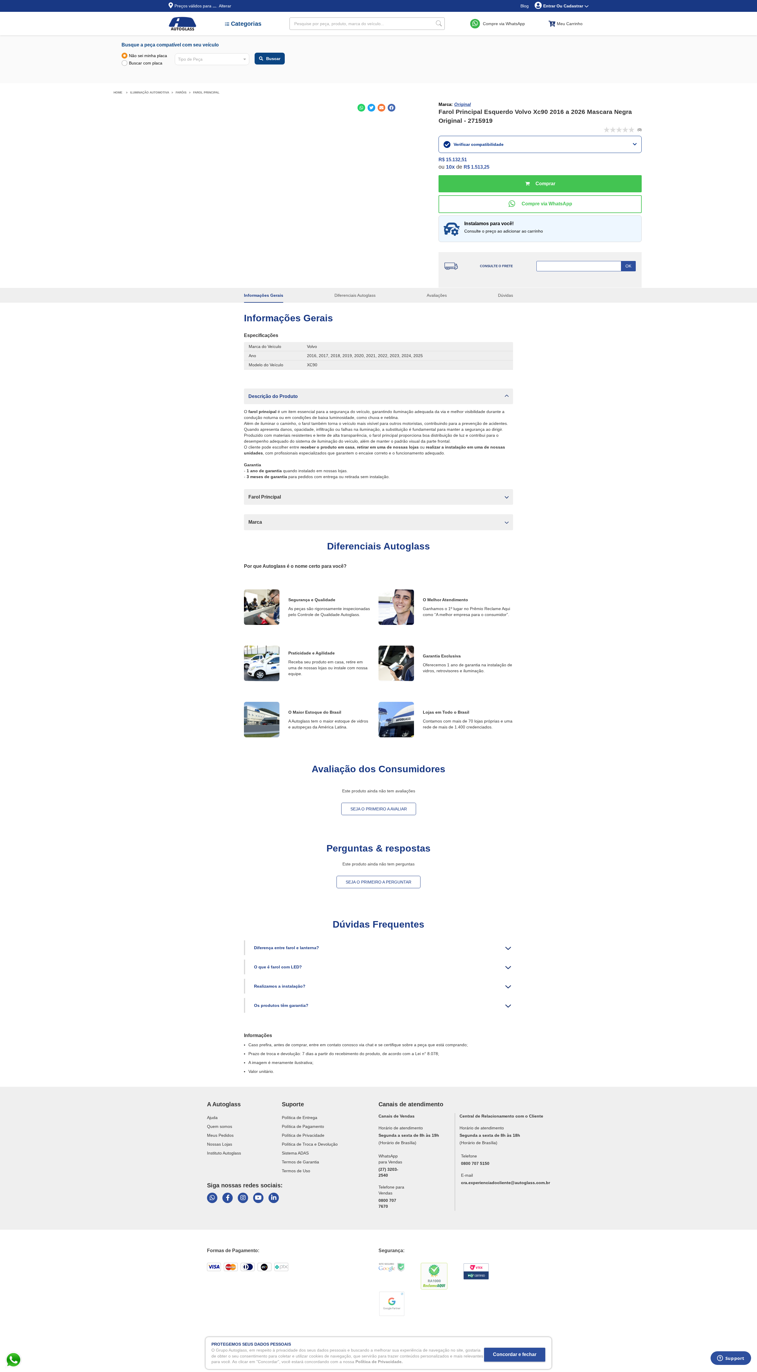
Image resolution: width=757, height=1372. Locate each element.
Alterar (225, 6)
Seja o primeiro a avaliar (378, 809)
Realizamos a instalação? (279, 986)
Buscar (273, 58)
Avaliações (437, 295)
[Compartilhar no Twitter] (371, 108)
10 (450, 167)
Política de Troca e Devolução (310, 1144)
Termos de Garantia (300, 1162)
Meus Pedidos (220, 1135)
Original (462, 104)
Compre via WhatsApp (504, 23)
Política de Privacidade (303, 1135)
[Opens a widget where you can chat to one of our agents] (730, 1360)
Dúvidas (505, 295)
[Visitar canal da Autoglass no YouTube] (258, 1198)
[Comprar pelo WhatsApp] (540, 204)
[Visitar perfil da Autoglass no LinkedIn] (273, 1198)
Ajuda (212, 1117)
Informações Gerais (263, 295)
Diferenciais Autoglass (355, 295)
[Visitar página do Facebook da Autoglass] (227, 1198)
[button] (378, 396)
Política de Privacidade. (379, 1361)
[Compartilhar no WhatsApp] (361, 108)
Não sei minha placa (148, 55)
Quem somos (219, 1126)
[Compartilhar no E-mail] (381, 108)
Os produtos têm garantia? (281, 1005)
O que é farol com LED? (278, 967)
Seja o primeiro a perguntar (378, 882)
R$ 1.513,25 (476, 167)
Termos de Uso (296, 1170)
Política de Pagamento (303, 1126)
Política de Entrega (299, 1117)
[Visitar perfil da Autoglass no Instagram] (243, 1198)
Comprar (540, 183)
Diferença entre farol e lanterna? (286, 947)
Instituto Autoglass (224, 1153)
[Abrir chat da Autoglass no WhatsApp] (212, 1198)
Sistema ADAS (295, 1153)
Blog (524, 6)
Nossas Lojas (219, 1144)
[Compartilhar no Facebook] (391, 108)
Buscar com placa (145, 63)
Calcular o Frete (586, 266)
